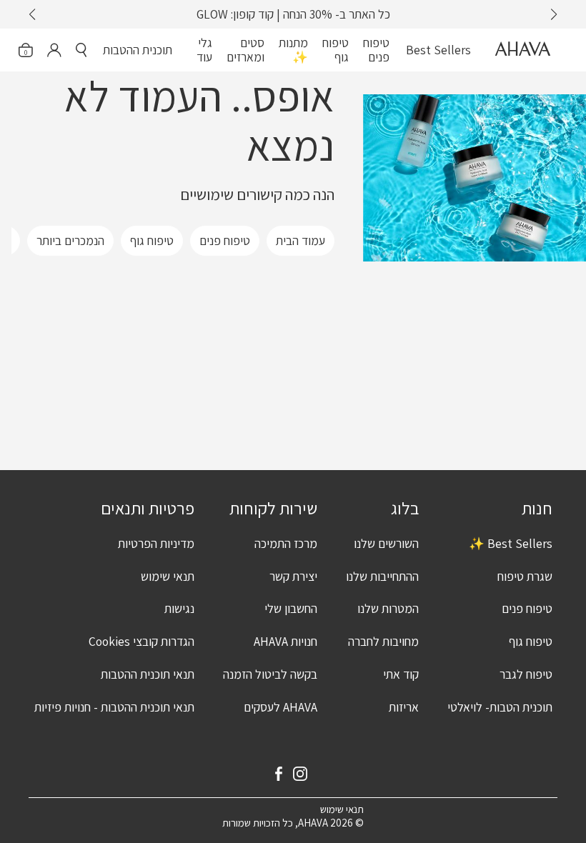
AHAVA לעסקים (280, 707)
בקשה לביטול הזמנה (270, 674)
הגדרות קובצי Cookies (141, 641)
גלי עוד (204, 49)
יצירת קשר (293, 576)
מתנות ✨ (293, 49)
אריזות (404, 707)
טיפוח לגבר (526, 674)
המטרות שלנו (388, 608)
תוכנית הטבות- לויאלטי (499, 707)
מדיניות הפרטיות (156, 543)
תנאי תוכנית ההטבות (147, 674)
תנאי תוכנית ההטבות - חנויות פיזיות (114, 707)
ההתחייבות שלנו (382, 576)
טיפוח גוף (335, 49)
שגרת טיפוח (524, 576)
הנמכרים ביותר (70, 240)
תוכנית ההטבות (137, 49)
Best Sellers (438, 49)
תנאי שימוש (167, 576)
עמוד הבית (300, 240)
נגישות (179, 608)
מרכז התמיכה (285, 543)
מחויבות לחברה (383, 641)
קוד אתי (401, 674)
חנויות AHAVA (285, 641)
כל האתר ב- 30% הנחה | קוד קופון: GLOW (293, 14)
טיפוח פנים (376, 49)
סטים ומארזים (245, 49)
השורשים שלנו (386, 543)
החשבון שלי (290, 608)
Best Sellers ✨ (510, 543)
